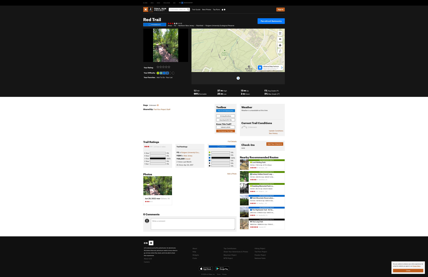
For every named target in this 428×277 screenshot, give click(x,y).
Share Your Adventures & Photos (236, 252)
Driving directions (225, 116)
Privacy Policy (416, 266)
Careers (147, 262)
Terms (218, 274)
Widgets (195, 255)
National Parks (260, 258)
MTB (152, 2)
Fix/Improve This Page (225, 131)
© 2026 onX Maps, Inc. (208, 274)
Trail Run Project (261, 252)
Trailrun (166, 2)
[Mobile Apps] (223, 9)
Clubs (194, 258)
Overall (187, 159)
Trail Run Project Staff (162, 109)
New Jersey (188, 156)
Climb (145, 2)
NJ (175, 25)
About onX (148, 259)
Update (276, 131)
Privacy (224, 274)
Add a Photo (232, 174)
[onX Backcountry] (185, 2)
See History (273, 133)
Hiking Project (260, 248)
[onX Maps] (148, 245)
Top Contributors (230, 248)
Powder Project (260, 255)
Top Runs (216, 9)
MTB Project (228, 258)
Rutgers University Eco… (190, 152)
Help (194, 252)
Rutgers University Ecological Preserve (220, 25)
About (194, 248)
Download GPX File (225, 120)
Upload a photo (225, 127)
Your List (169, 77)
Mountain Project (230, 255)
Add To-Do (161, 77)
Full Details (232, 141)
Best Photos (206, 9)
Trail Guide (196, 9)
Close (408, 271)
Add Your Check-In (275, 144)
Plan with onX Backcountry (271, 21)
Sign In (280, 9)
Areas (170, 25)
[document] (408, 267)
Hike (158, 2)
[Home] (155, 9)
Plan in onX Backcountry (225, 111)
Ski (174, 2)
